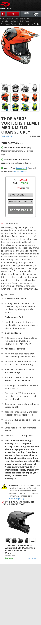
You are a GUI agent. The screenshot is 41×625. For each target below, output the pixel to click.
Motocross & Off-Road (20, 21)
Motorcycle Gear (23, 18)
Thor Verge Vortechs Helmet (13, 24)
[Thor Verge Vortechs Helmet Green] (5, 106)
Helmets (4, 21)
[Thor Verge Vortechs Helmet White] (5, 87)
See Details (32, 558)
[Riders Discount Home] (5, 4)
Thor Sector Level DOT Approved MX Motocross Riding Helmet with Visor (20, 549)
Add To (19, 210)
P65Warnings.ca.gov (17, 498)
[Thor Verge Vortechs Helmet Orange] (20, 55)
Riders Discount (6, 18)
